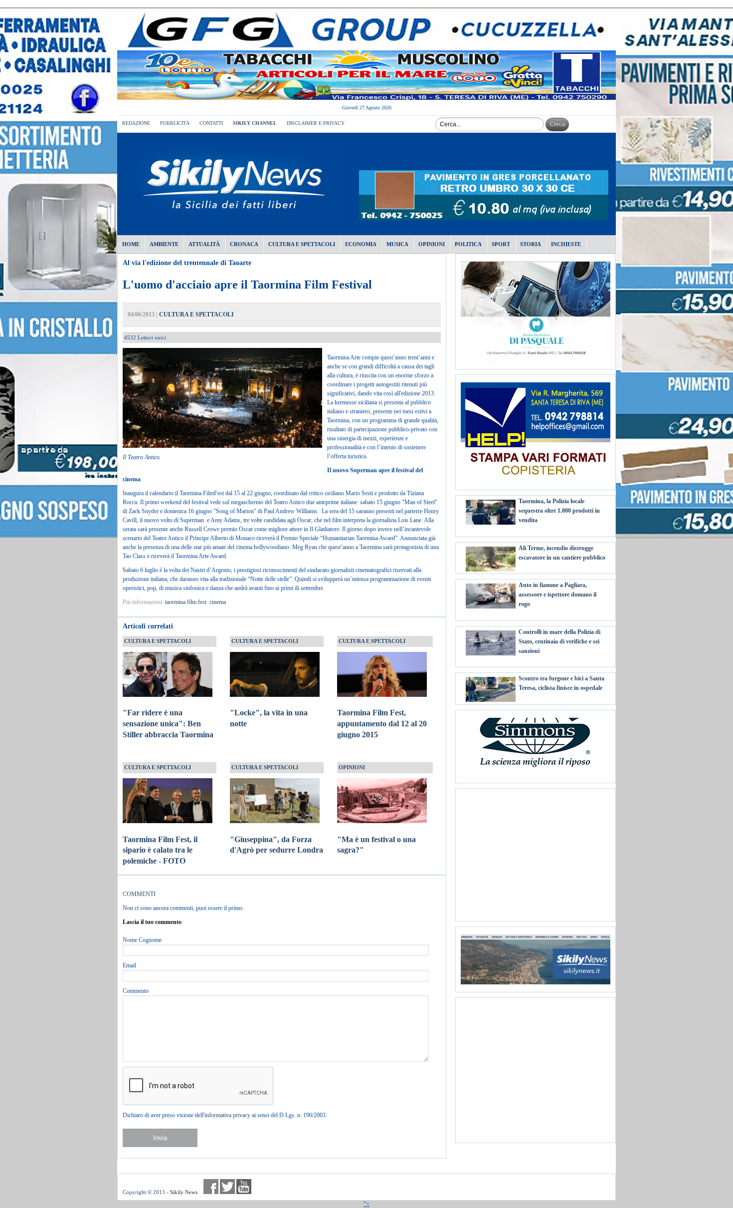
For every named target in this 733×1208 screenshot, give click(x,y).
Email (129, 965)
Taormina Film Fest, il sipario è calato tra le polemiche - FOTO (160, 850)
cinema (217, 602)
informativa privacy (227, 1115)
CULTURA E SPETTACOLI (196, 314)
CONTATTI (211, 123)
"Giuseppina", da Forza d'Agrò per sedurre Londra (276, 845)
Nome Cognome (142, 939)
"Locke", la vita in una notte (269, 718)
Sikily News (183, 1192)
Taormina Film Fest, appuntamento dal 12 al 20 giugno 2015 (382, 723)
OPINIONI (352, 767)
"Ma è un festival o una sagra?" (376, 845)
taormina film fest (185, 602)
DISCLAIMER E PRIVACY (316, 123)
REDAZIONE (136, 123)
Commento (136, 990)
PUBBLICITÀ (174, 123)
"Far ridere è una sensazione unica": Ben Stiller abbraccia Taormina (168, 723)
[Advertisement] (535, 851)
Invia (160, 1138)
